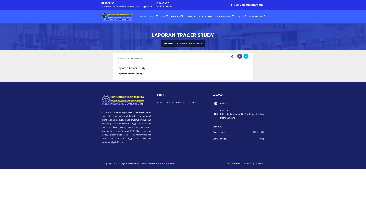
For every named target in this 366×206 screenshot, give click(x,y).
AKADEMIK (175, 16)
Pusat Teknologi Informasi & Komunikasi (178, 102)
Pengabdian (205, 16)
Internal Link (256, 16)
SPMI (163, 16)
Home (143, 16)
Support (260, 163)
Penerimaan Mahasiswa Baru (247, 4)
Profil (152, 16)
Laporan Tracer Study (130, 73)
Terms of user (232, 163)
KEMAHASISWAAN (223, 16)
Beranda (168, 43)
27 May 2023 (138, 58)
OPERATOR (124, 58)
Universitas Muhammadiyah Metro (158, 163)
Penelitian (191, 16)
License (247, 163)
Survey (240, 16)
